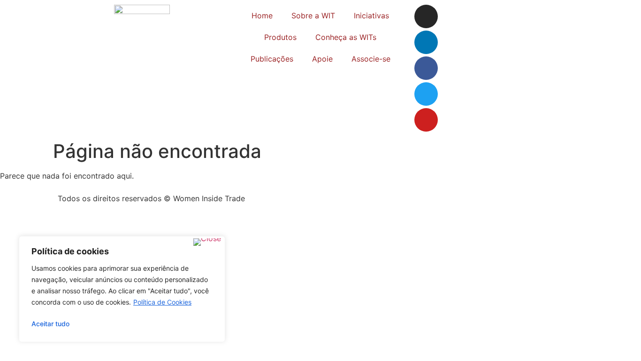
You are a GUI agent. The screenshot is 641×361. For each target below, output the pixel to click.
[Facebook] (426, 68)
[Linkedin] (426, 42)
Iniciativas (371, 15)
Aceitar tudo (50, 324)
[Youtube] (426, 120)
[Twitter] (426, 94)
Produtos (280, 37)
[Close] (207, 242)
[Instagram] (426, 16)
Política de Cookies (162, 302)
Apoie (322, 58)
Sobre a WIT (313, 15)
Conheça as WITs (345, 37)
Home (262, 15)
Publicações (272, 58)
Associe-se (370, 58)
